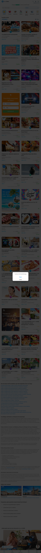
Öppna (20, 277)
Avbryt (20, 279)
